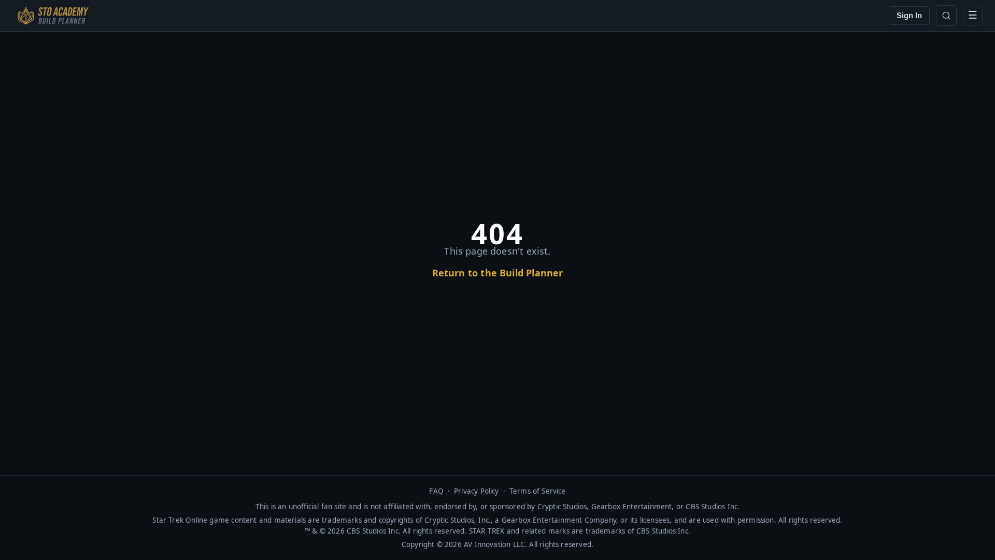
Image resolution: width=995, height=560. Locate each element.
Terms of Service (537, 491)
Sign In (909, 15)
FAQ (436, 491)
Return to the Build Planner (497, 273)
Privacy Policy (476, 491)
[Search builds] (946, 15)
